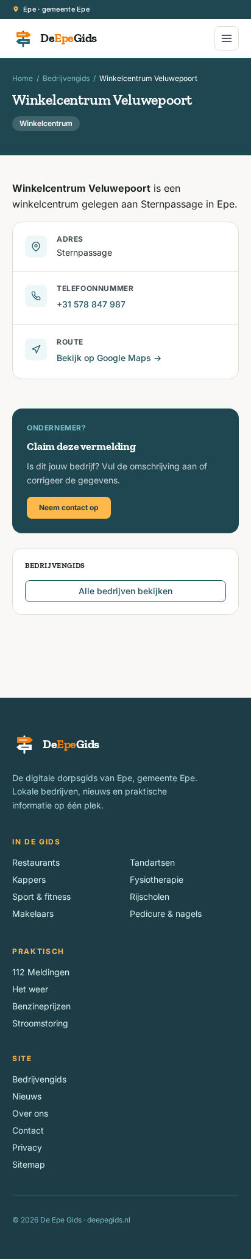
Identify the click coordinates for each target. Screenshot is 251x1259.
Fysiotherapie (156, 879)
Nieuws (26, 1096)
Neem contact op (69, 507)
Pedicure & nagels (166, 913)
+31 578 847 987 (91, 304)
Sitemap (28, 1164)
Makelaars (33, 913)
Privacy (27, 1147)
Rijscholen (149, 896)
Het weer (30, 989)
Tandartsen (152, 862)
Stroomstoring (40, 1023)
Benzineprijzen (41, 1006)
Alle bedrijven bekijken (125, 591)
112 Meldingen (40, 972)
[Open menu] (226, 38)
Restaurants (36, 862)
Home (22, 78)
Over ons (30, 1113)
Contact (28, 1130)
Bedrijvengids (66, 78)
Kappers (29, 879)
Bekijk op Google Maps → (109, 357)
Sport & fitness (41, 896)
